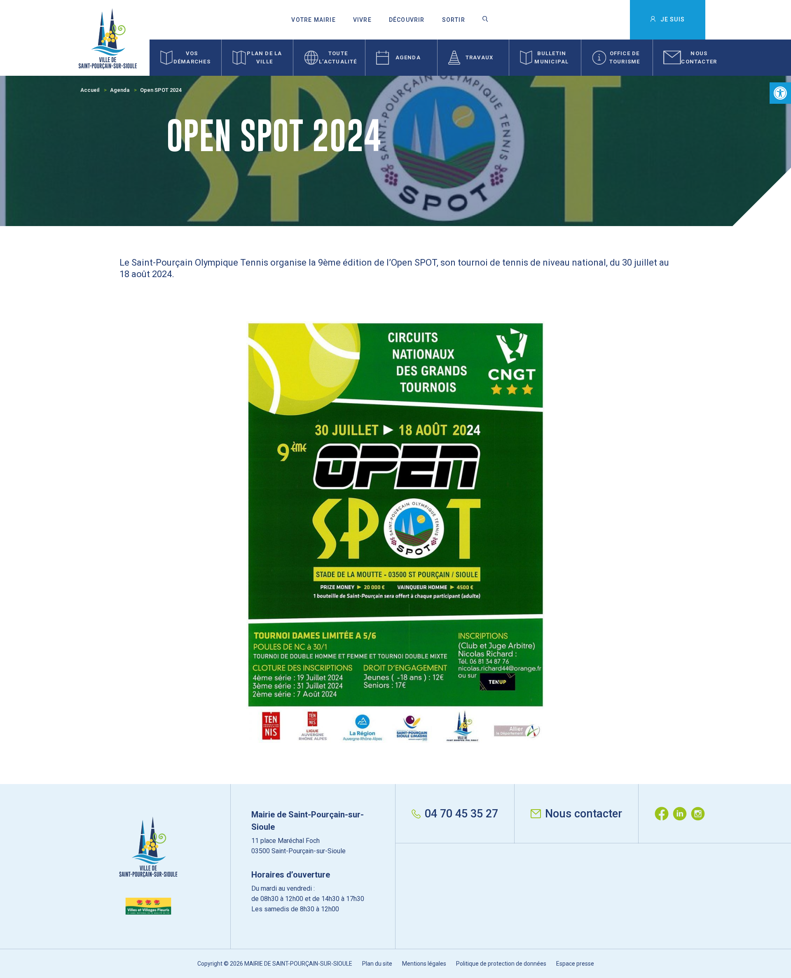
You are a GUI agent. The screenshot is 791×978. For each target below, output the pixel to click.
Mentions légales (424, 963)
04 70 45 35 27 (461, 814)
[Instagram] (700, 814)
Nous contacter (583, 814)
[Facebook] (664, 814)
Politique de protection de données (501, 963)
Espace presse (575, 963)
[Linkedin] (682, 814)
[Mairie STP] (148, 866)
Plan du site (377, 963)
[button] (780, 93)
